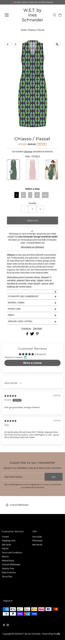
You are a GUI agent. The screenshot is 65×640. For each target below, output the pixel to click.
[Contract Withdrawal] (7, 505)
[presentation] (10, 171)
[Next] (15, 44)
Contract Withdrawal (19, 505)
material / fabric (32, 302)
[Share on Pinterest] (37, 334)
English (6, 600)
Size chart (37, 328)
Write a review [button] (32, 363)
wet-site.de (37, 544)
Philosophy (37, 540)
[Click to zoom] (57, 44)
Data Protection (9, 572)
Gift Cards (6, 544)
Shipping (28, 151)
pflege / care (32, 309)
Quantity (32, 203)
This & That (7, 576)
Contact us (26, 328)
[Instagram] (8, 625)
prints (32, 315)
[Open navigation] (10, 15)
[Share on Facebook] (27, 334)
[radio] (13, 169)
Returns (5, 556)
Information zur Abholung (32, 247)
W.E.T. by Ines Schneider (32, 15)
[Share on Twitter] (32, 334)
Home (24, 29)
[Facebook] (4, 625)
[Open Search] (54, 15)
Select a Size (32, 188)
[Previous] (7, 44)
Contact (5, 536)
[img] (10, 395)
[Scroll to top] (59, 634)
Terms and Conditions (12, 552)
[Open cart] (60, 15)
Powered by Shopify (51, 633)
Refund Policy (8, 560)
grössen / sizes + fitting (32, 321)
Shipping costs (8, 540)
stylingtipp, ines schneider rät (32, 296)
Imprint (5, 548)
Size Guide (37, 536)
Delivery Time (8, 568)
